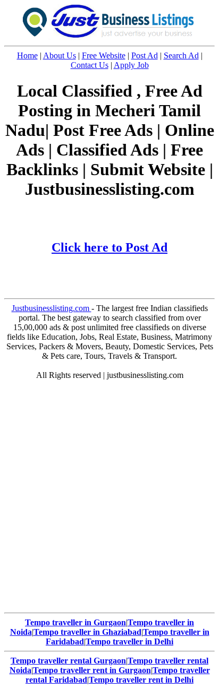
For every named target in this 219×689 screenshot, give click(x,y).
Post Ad (144, 55)
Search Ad (181, 55)
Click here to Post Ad (109, 247)
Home (27, 55)
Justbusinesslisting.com (51, 308)
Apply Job (131, 65)
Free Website (103, 55)
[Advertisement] (109, 499)
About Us (59, 55)
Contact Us (89, 65)
